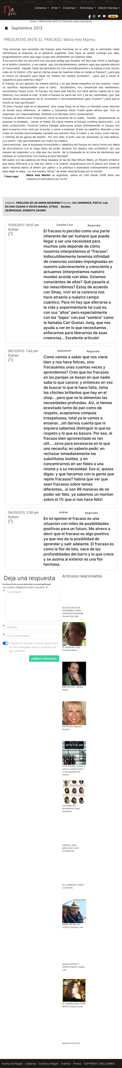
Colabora (30, 1063)
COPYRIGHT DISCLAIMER (99, 1063)
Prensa (77, 1063)
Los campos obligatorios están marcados (24, 587)
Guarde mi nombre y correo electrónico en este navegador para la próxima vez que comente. (33, 647)
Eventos (66, 1063)
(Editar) (13, 229)
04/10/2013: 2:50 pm (23, 512)
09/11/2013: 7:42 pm (23, 351)
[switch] (5, 643)
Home (33, 21)
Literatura (40, 7)
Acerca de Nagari (12, 1063)
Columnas (69, 7)
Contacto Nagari (48, 1063)
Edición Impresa (108, 7)
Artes (54, 7)
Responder (94, 225)
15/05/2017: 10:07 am (23, 225)
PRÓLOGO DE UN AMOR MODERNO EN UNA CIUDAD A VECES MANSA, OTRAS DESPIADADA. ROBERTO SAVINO (33, 206)
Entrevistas (86, 7)
